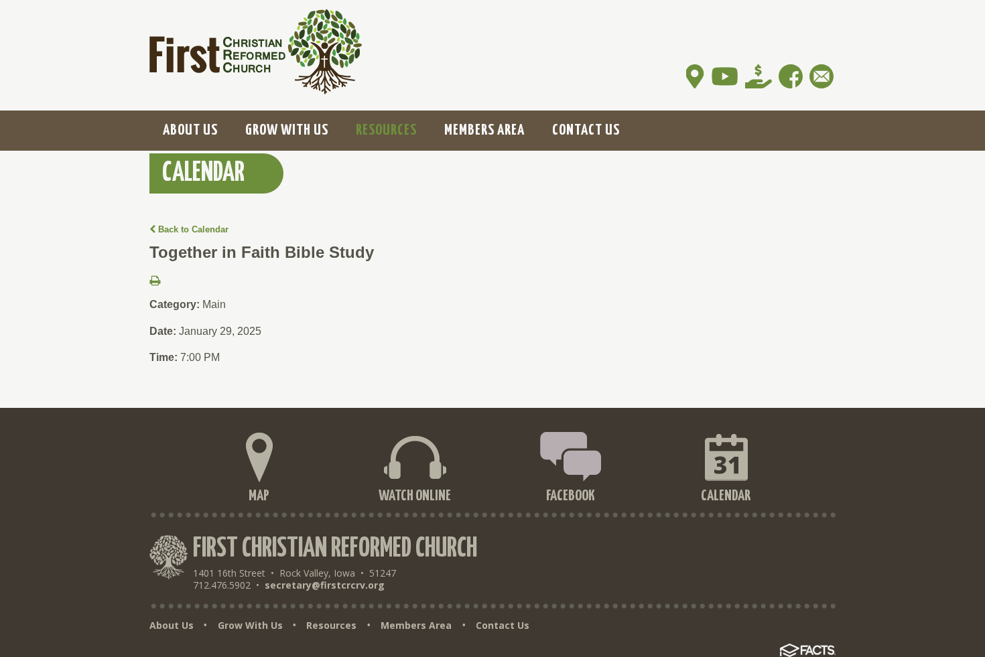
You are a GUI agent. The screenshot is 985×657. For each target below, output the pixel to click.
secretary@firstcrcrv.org (325, 585)
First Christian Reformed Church (335, 549)
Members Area (416, 625)
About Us (171, 625)
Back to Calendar (191, 229)
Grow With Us (250, 625)
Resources (331, 625)
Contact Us (502, 625)
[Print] (154, 282)
